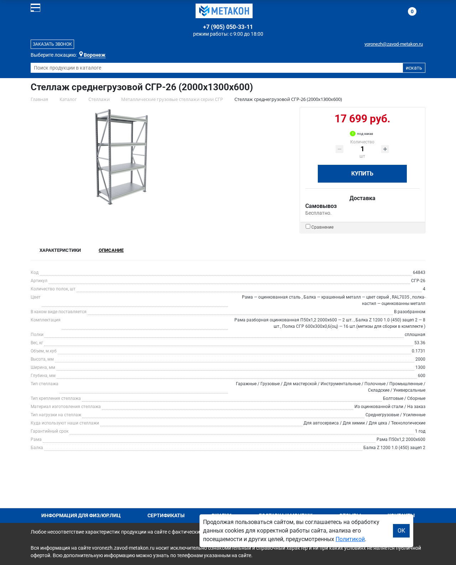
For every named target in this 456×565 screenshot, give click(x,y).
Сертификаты (166, 515)
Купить (362, 173)
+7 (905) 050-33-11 (228, 27)
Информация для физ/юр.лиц (81, 515)
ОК (401, 530)
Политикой (350, 539)
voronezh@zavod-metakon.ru (393, 44)
